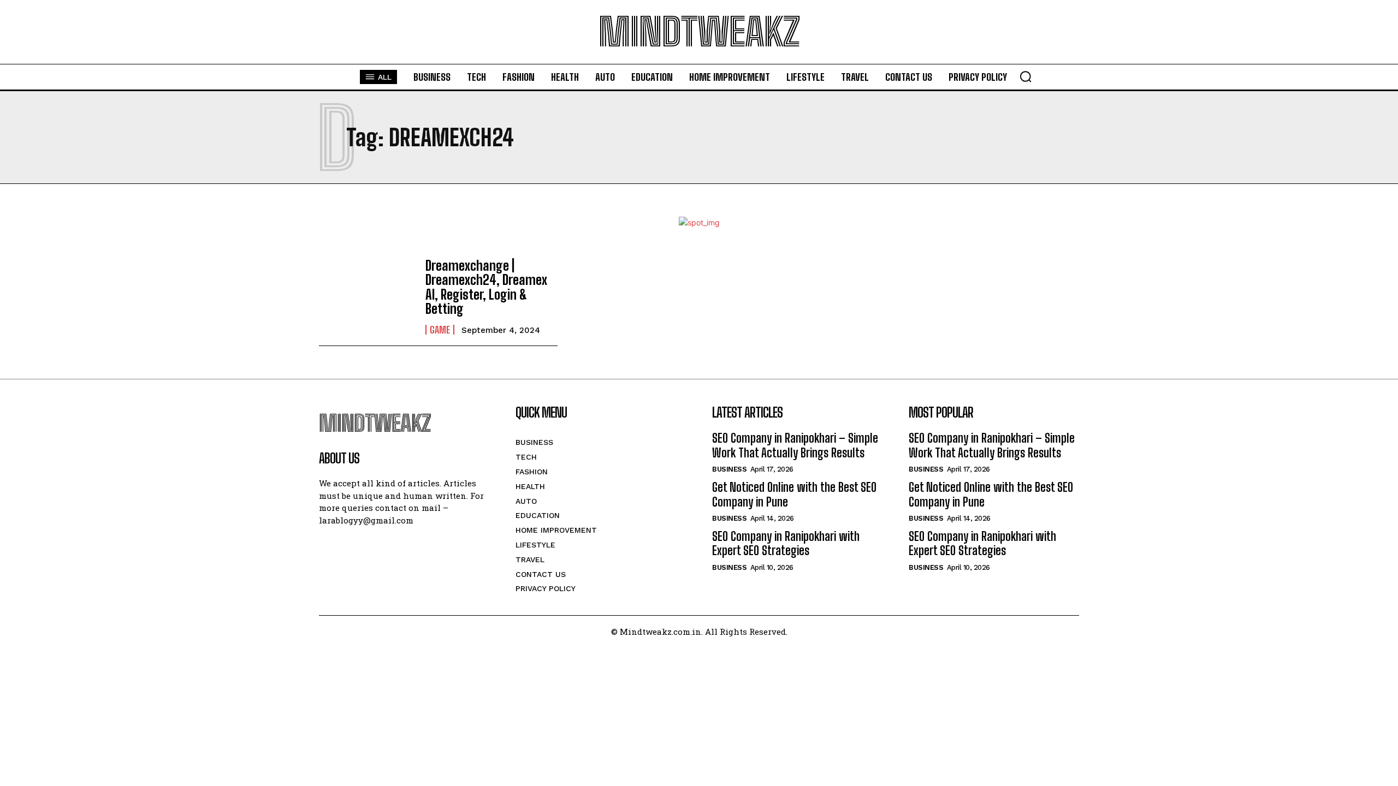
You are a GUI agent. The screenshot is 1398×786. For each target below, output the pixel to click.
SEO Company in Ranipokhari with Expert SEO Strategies (786, 543)
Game (440, 330)
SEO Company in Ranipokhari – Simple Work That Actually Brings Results (795, 445)
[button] (1025, 76)
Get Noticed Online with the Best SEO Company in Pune (794, 494)
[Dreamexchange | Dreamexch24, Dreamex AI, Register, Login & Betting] (366, 296)
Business (729, 469)
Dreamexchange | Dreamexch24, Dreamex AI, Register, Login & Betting (486, 287)
